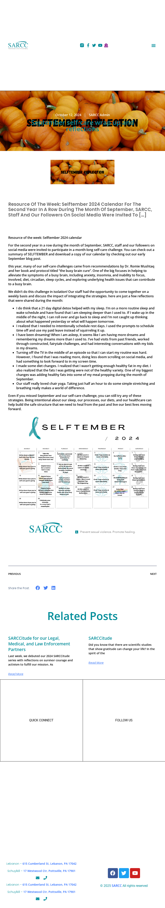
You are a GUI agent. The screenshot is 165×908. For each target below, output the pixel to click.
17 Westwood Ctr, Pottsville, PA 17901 (49, 871)
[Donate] (106, 45)
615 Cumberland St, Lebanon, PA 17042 (49, 863)
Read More (15, 674)
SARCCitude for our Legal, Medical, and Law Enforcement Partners (39, 643)
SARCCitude (100, 638)
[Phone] (45, 878)
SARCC (117, 885)
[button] (153, 45)
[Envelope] (37, 878)
